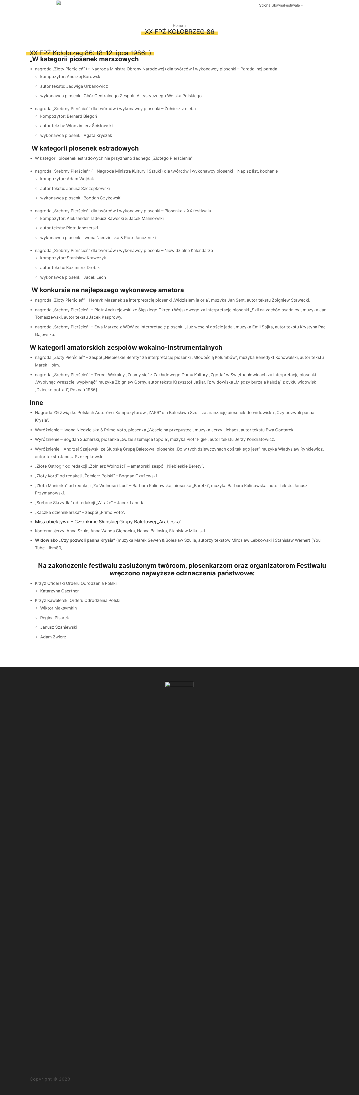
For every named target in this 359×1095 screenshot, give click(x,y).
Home (178, 25)
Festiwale (292, 5)
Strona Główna (271, 5)
